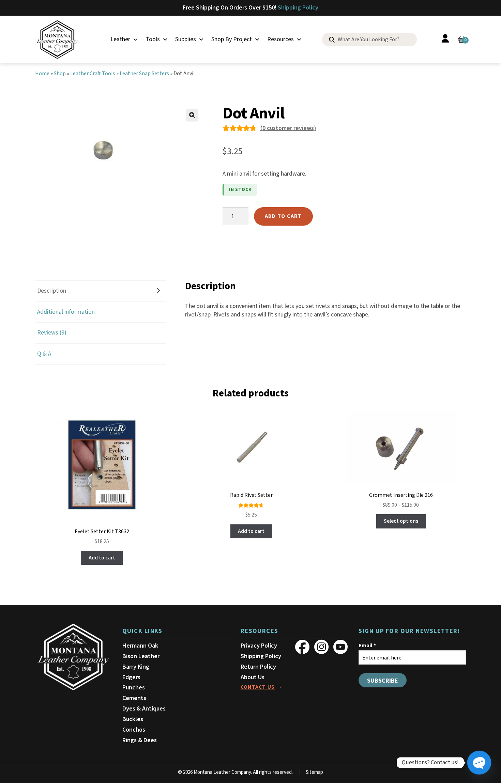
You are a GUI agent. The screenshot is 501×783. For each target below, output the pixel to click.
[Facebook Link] (302, 647)
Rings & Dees (139, 740)
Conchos (133, 729)
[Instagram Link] (321, 647)
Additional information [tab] (66, 312)
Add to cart (283, 216)
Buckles (132, 719)
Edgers (131, 677)
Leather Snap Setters (144, 73)
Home (42, 73)
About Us (252, 677)
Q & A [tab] (44, 353)
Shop (60, 73)
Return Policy (258, 667)
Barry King (135, 667)
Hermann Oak (140, 645)
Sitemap (314, 772)
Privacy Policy (259, 645)
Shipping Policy (298, 7)
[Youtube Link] (340, 647)
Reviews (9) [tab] (51, 332)
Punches (133, 687)
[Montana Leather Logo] (73, 657)
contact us (258, 687)
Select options (401, 521)
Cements (134, 698)
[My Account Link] (445, 39)
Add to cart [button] (102, 557)
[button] (192, 115)
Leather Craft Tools (92, 73)
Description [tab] (51, 291)
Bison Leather (141, 656)
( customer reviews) (288, 128)
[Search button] (332, 40)
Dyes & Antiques (144, 708)
